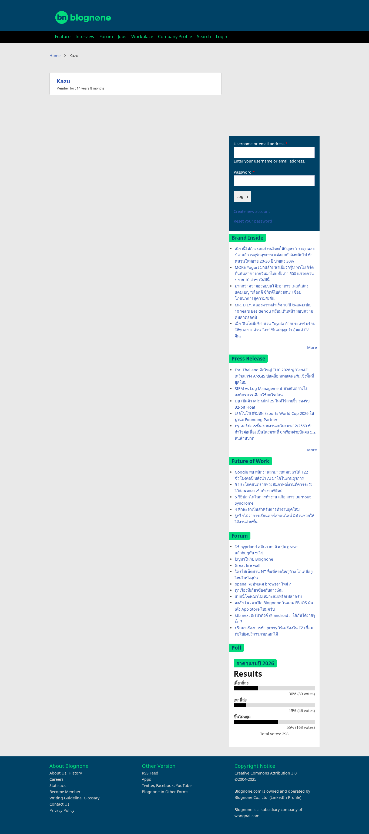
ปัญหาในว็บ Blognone (254, 559)
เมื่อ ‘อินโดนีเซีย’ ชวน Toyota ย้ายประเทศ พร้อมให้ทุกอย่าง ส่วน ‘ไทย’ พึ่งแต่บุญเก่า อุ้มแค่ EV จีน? (275, 330)
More (312, 347)
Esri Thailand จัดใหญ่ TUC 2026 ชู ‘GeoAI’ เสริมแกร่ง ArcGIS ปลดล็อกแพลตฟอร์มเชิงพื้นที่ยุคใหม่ (274, 376)
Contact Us (59, 804)
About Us (57, 773)
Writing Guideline (65, 797)
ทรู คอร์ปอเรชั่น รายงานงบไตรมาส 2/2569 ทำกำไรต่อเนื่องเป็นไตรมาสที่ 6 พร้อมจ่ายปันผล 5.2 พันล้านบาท (275, 432)
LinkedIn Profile (285, 797)
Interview (85, 36)
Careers (56, 779)
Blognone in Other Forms (165, 791)
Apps (146, 779)
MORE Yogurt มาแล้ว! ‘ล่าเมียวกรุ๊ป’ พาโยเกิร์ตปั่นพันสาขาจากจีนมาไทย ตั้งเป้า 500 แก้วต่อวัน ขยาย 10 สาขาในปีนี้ (274, 273)
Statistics (57, 785)
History (75, 773)
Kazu (63, 81)
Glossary (91, 797)
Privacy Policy (61, 810)
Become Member (64, 791)
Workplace (142, 36)
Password (242, 172)
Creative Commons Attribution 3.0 (265, 773)
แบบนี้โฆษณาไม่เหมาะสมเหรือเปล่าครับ (268, 596)
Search (204, 36)
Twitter (148, 785)
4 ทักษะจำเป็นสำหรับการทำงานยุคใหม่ (267, 509)
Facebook (165, 785)
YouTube (184, 785)
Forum (106, 36)
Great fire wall (247, 565)
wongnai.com (246, 815)
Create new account (252, 211)
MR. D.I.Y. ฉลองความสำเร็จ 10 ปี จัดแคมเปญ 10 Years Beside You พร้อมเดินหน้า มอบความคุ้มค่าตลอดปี (274, 311)
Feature (63, 36)
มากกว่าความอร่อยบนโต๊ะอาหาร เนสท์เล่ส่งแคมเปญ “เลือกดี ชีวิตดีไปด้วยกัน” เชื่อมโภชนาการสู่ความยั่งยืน (271, 292)
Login (221, 36)
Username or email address (259, 143)
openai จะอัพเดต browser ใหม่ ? (263, 584)
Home (55, 55)
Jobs (122, 36)
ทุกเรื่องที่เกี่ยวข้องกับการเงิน (259, 590)
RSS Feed (150, 773)
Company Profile (175, 36)
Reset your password (253, 221)
